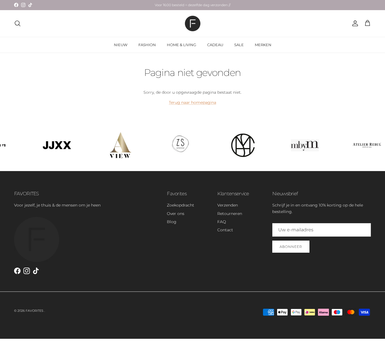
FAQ (221, 221)
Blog (171, 221)
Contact (225, 229)
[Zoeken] (17, 23)
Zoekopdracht (180, 205)
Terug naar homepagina (192, 102)
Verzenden (227, 205)
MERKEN (263, 44)
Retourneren (229, 213)
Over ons (175, 213)
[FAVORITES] (192, 23)
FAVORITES (35, 311)
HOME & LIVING (181, 44)
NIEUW (120, 44)
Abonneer (291, 247)
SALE (239, 44)
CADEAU (215, 44)
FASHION (147, 44)
